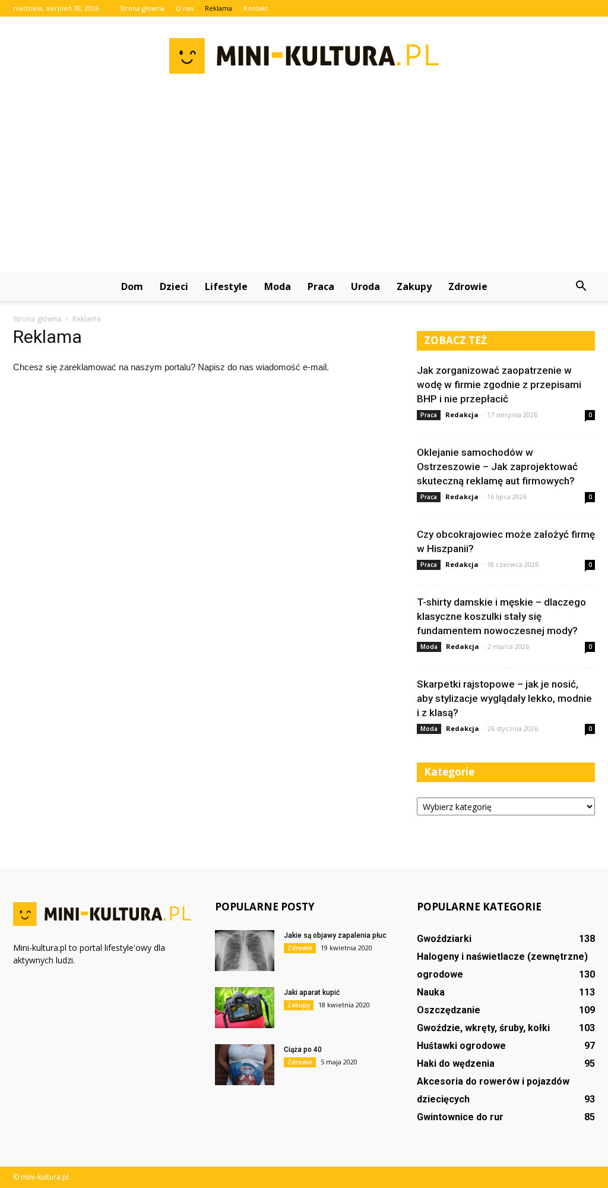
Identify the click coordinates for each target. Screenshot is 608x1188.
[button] (580, 286)
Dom (132, 286)
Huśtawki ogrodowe (461, 1045)
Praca (321, 286)
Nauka (431, 992)
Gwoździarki (444, 938)
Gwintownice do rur (460, 1117)
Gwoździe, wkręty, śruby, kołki (483, 1027)
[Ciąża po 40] (244, 1064)
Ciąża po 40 (303, 1049)
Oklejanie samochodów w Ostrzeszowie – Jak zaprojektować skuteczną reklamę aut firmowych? (497, 466)
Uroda (365, 286)
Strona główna (141, 8)
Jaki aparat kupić (312, 992)
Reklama (218, 8)
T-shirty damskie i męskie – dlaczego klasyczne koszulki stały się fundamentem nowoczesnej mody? (501, 616)
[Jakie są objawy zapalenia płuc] (244, 950)
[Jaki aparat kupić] (244, 1007)
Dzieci (174, 286)
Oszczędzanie (448, 1010)
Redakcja (462, 414)
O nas (185, 8)
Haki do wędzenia (456, 1063)
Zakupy (414, 286)
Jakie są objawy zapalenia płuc (335, 935)
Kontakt (255, 8)
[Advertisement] (304, 183)
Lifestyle (226, 286)
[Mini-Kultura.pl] (304, 56)
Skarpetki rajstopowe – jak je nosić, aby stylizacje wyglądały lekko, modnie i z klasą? (504, 698)
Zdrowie (467, 286)
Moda (277, 286)
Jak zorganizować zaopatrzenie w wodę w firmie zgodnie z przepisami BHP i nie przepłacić (499, 384)
